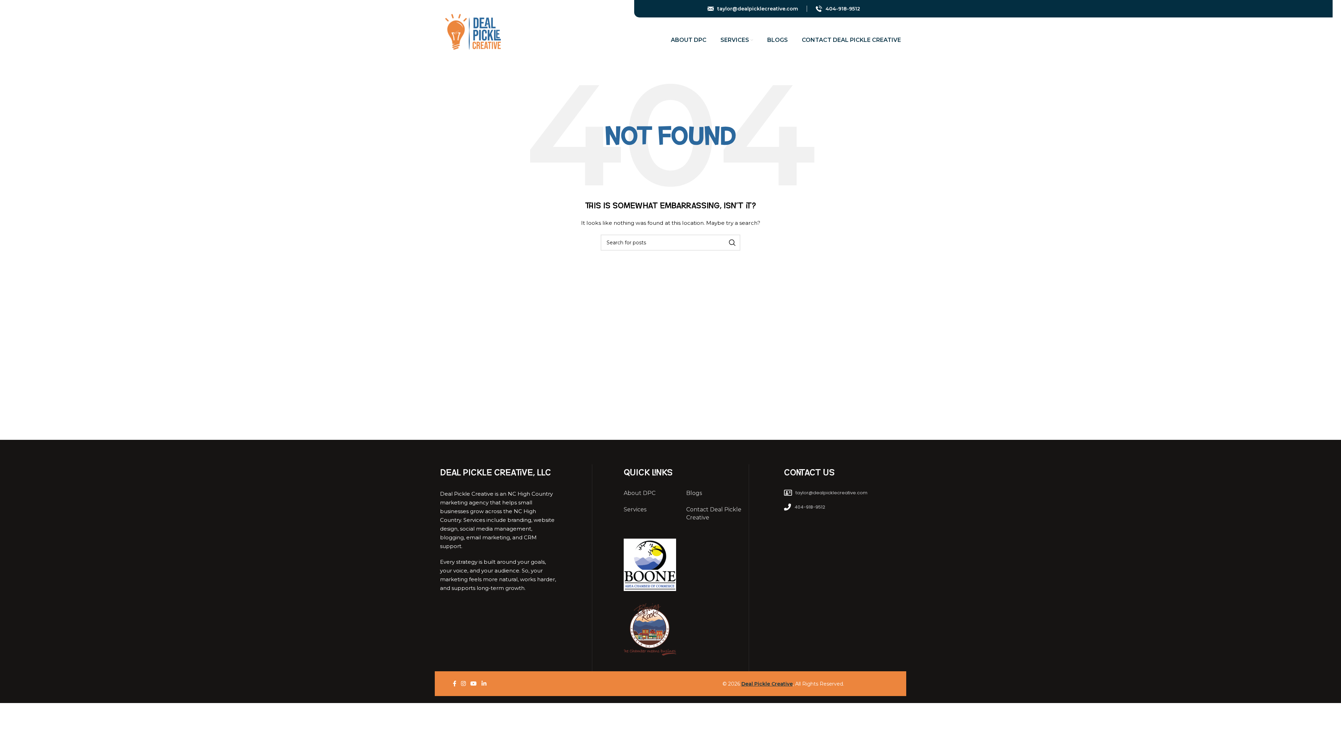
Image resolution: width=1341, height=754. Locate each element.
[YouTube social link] (888, 9)
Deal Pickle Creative (767, 684)
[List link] (842, 493)
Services (635, 509)
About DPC (639, 493)
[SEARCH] (732, 243)
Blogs (694, 493)
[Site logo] (473, 31)
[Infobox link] (753, 9)
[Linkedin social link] (897, 9)
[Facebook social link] (870, 9)
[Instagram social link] (878, 9)
